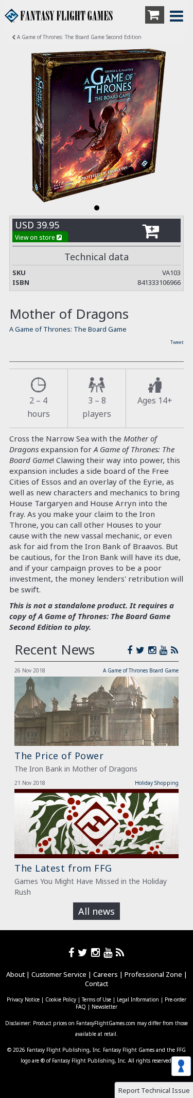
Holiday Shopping (157, 782)
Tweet (177, 342)
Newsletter (104, 1006)
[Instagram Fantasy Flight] (154, 650)
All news (96, 911)
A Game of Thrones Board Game (141, 670)
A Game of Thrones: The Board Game (68, 329)
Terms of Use (96, 999)
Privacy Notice (23, 999)
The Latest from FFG (63, 868)
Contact (96, 983)
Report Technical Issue (154, 1090)
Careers (105, 974)
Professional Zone (153, 974)
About (15, 974)
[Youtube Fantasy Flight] (109, 952)
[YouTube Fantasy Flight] (165, 650)
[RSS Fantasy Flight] (175, 650)
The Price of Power (58, 755)
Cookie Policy (60, 999)
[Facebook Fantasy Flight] (131, 650)
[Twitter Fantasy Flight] (142, 650)
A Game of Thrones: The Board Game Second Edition (78, 37)
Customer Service (58, 974)
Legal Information (138, 999)
